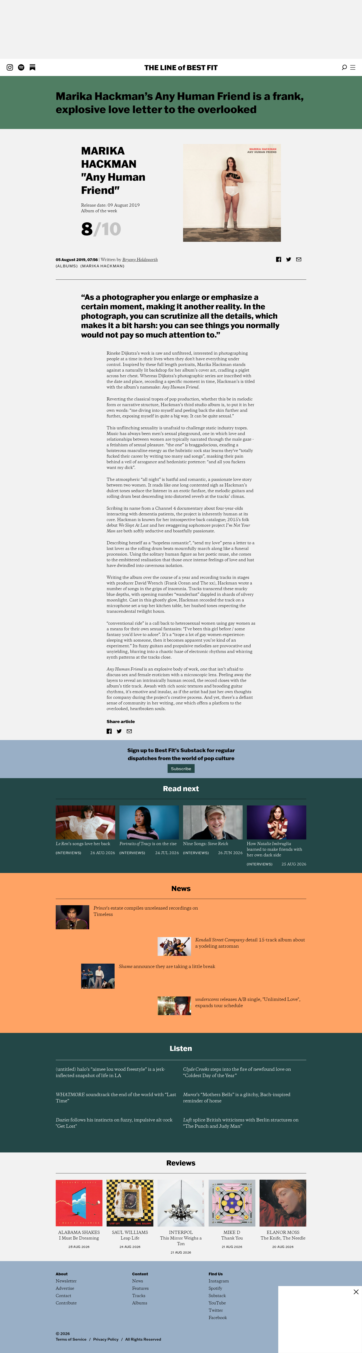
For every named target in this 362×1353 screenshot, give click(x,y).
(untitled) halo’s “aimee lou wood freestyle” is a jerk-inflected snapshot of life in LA (110, 1072)
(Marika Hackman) (102, 266)
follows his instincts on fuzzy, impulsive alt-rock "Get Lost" (114, 1123)
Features (140, 1288)
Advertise (65, 1288)
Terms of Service (71, 1339)
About (62, 1273)
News (137, 1281)
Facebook (218, 1318)
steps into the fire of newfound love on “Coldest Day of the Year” (237, 1072)
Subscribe (181, 768)
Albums (66, 266)
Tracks (138, 1296)
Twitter (216, 1310)
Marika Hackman (109, 157)
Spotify (215, 1288)
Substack (217, 1296)
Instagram (219, 1281)
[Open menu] (352, 67)
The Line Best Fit (181, 67)
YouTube (217, 1303)
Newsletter (66, 1281)
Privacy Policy (106, 1339)
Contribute (66, 1303)
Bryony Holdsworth (140, 260)
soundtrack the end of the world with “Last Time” (116, 1098)
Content (140, 1273)
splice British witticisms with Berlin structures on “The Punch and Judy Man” (241, 1123)
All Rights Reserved (143, 1339)
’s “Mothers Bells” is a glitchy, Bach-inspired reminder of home (236, 1098)
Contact (63, 1296)
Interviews (68, 853)
